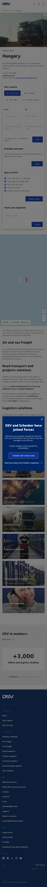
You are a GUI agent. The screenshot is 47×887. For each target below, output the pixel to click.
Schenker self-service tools (23, 455)
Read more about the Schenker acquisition (22, 463)
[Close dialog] (42, 419)
